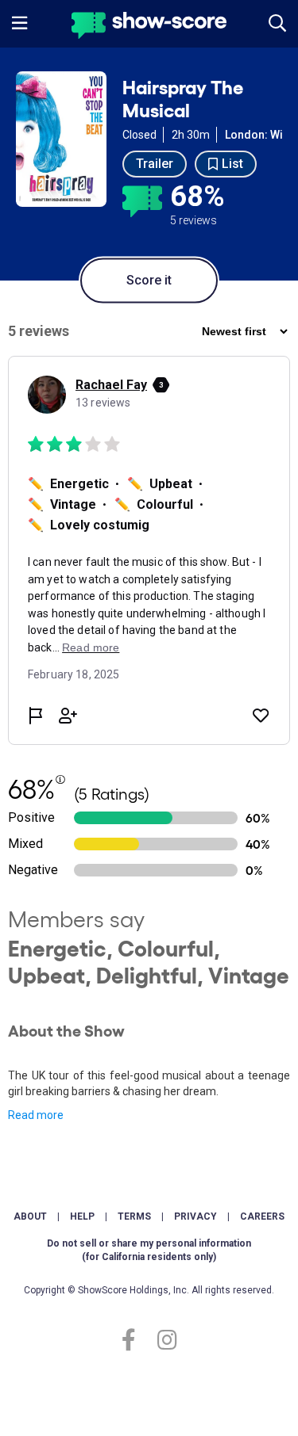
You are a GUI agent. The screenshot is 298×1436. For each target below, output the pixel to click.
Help (82, 1216)
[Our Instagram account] (163, 1340)
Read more (36, 1115)
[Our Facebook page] (135, 1340)
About (30, 1216)
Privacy (195, 1216)
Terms (134, 1216)
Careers (262, 1216)
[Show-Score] (149, 27)
